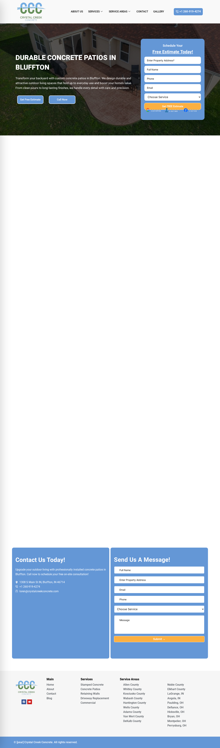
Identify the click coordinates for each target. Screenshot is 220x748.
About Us (77, 11)
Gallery (158, 11)
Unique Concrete (27, 711)
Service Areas (118, 11)
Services (94, 11)
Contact (142, 11)
